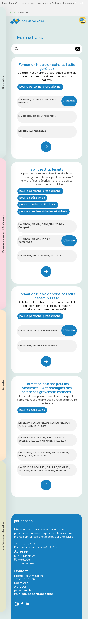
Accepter (8, 12)
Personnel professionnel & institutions (3, 233)
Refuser (22, 12)
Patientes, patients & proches (3, 536)
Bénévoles (3, 385)
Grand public (3, 82)
